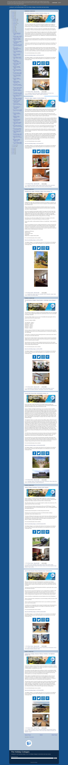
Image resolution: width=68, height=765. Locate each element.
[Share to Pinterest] (46, 91)
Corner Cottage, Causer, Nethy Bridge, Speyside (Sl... (17, 58)
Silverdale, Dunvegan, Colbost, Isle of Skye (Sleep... (16, 67)
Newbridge (27, 565)
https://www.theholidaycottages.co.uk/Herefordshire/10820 (35, 445)
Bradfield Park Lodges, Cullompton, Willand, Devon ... (17, 39)
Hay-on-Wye (42, 481)
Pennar (55, 647)
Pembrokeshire (50, 647)
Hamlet (49, 564)
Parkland (29, 295)
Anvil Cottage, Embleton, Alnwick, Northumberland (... (17, 85)
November (15, 20)
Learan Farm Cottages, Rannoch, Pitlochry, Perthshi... (17, 55)
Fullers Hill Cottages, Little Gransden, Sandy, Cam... (17, 134)
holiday (42, 93)
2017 (13, 153)
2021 (13, 148)
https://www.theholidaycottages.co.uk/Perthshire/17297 (34, 55)
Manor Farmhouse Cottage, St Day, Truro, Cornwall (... (17, 110)
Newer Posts (28, 734)
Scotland (26, 94)
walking (50, 186)
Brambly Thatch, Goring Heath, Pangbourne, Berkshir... (17, 131)
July (14, 26)
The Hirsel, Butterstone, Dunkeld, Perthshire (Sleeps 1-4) (37, 13)
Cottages (29, 729)
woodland (41, 94)
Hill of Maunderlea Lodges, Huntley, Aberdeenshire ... (17, 73)
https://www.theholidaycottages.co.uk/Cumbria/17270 (34, 143)
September (15, 23)
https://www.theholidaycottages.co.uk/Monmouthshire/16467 (35, 611)
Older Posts (54, 734)
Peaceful (36, 565)
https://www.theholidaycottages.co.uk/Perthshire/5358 (34, 690)
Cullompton (41, 294)
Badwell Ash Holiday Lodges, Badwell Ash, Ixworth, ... (17, 114)
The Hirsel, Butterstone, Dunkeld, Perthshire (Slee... (17, 34)
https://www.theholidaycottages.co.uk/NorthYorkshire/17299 (35, 523)
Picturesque (33, 186)
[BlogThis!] (43, 91)
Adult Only (29, 185)
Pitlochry (34, 730)
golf (41, 729)
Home (41, 734)
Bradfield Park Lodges (31, 294)
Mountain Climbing (52, 729)
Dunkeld (33, 93)
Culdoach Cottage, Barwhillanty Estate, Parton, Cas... (16, 82)
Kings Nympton (47, 388)
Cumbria (40, 185)
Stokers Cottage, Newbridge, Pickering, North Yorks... (17, 48)
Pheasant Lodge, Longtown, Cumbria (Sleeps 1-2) (35, 98)
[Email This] (42, 91)
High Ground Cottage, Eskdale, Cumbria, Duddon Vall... (16, 140)
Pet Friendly (49, 93)
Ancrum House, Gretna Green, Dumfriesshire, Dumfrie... (17, 76)
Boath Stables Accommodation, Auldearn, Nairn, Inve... (17, 61)
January (14, 146)
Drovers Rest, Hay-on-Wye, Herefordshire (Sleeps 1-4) (36, 393)
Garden (39, 93)
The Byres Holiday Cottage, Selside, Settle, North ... (17, 88)
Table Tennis (46, 389)
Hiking (51, 481)
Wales (39, 648)
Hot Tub (49, 185)
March (14, 31)
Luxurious (52, 388)
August (14, 24)
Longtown (28, 186)
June (14, 27)
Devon (45, 294)
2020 (13, 149)
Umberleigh (51, 389)
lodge (26, 186)
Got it (59, 2)
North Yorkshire (31, 565)
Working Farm (45, 94)
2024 (13, 15)
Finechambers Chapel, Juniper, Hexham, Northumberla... (16, 101)
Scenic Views (42, 186)
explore (33, 481)
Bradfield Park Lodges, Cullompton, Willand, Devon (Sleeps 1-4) (38, 191)
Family (36, 93)
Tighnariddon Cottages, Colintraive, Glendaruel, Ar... (17, 90)
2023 (13, 16)
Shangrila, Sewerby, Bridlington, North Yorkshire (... (16, 117)
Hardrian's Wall (44, 185)
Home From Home (39, 647)
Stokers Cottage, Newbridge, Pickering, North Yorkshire (36, 487)
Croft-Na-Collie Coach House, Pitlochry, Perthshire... (16, 107)
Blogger (36, 762)
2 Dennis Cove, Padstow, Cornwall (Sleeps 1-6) (17, 129)
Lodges (52, 294)
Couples (37, 185)
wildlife (38, 94)
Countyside (29, 481)
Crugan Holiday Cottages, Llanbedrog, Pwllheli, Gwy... (17, 123)
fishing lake (48, 294)
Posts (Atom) (31, 737)
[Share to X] (44, 91)
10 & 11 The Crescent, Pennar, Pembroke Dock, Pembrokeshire (38, 570)
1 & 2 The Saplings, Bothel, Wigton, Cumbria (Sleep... (17, 143)
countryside (29, 93)
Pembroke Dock (45, 647)
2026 (13, 12)
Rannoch (37, 730)
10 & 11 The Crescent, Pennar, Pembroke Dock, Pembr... (17, 52)
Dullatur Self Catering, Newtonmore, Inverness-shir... (17, 137)
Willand (37, 295)
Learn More (54, 2)
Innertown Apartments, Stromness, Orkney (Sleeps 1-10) (16, 120)
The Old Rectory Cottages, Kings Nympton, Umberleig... (17, 42)
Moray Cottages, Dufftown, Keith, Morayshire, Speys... (17, 96)
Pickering (43, 565)
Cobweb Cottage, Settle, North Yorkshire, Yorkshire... (17, 64)
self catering (30, 94)
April (14, 30)
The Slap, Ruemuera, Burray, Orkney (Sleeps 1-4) (17, 104)
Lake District (53, 185)
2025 (13, 13)
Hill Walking (44, 729)
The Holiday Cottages (20, 752)
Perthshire (45, 93)
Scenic (26, 482)
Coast (31, 564)
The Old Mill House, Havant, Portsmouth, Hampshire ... (17, 93)
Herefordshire (47, 481)
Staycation (34, 94)
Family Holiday (37, 481)
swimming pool (41, 389)
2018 (13, 152)
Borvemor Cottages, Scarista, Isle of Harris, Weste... (17, 79)
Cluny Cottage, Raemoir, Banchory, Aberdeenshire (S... (17, 126)
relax (36, 186)
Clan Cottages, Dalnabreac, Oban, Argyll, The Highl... (17, 99)
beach (29, 564)
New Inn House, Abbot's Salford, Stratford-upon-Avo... (17, 70)
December (15, 19)
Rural (52, 93)
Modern (26, 389)
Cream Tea (37, 294)
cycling (38, 564)
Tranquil (30, 731)
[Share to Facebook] (45, 91)
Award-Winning (30, 388)
